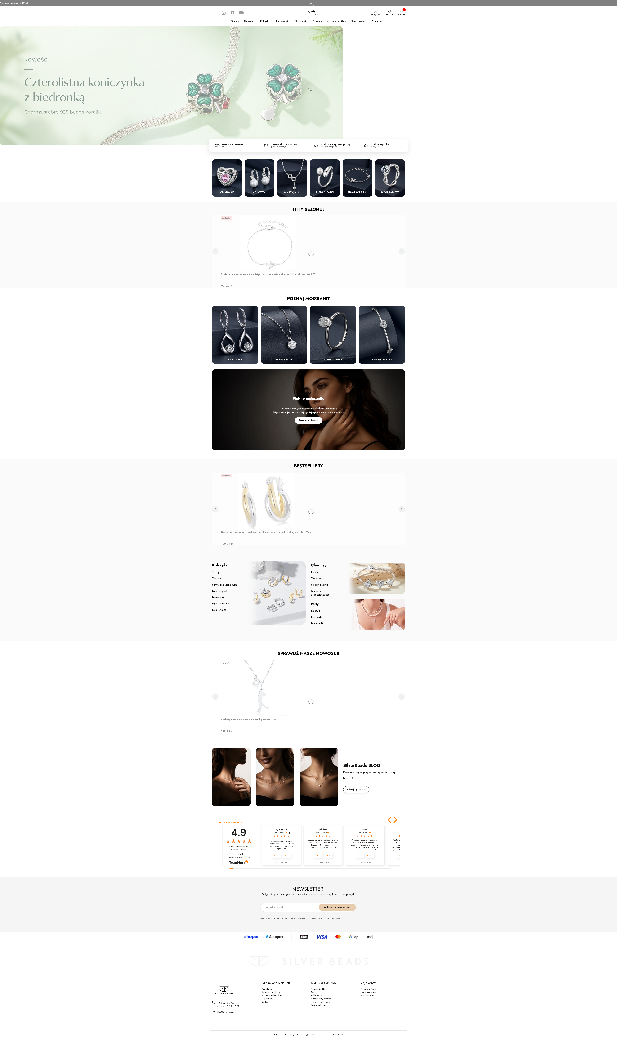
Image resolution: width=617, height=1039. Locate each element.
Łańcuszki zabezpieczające (320, 593)
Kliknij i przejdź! (356, 789)
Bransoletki (317, 623)
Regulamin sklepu (319, 989)
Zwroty (314, 992)
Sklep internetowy (289, 1034)
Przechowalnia (367, 995)
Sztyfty (215, 572)
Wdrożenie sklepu (325, 1034)
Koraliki (315, 572)
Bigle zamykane (220, 603)
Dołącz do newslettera (337, 907)
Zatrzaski (217, 578)
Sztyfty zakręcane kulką (224, 585)
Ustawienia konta (368, 992)
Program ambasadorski (272, 995)
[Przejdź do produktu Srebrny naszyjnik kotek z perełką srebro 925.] (261, 688)
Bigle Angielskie (220, 591)
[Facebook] (232, 13)
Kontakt (265, 1001)
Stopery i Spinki (319, 585)
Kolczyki (315, 611)
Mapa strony (267, 998)
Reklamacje (316, 995)
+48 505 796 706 (226, 1002)
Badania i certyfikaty (271, 992)
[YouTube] (241, 13)
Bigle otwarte (219, 610)
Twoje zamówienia (369, 989)
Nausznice (218, 597)
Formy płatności (318, 1005)
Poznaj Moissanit (309, 420)
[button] (390, 820)
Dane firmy (267, 989)
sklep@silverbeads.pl (226, 1011)
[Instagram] (224, 13)
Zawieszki (316, 578)
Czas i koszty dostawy (321, 998)
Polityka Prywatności (320, 1001)
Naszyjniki (316, 617)
